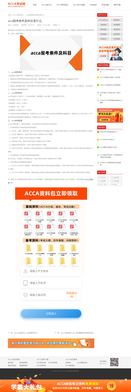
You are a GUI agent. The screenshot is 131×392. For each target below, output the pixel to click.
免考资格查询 (23, 362)
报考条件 (117, 20)
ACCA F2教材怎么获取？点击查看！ (110, 77)
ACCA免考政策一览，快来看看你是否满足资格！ (77, 333)
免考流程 (103, 29)
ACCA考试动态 (62, 5)
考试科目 (103, 39)
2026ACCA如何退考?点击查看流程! (110, 85)
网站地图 (76, 371)
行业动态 (93, 5)
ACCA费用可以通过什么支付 (108, 147)
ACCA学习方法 (102, 177)
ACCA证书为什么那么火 (107, 139)
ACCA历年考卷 (52, 362)
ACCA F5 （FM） (102, 184)
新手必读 (10, 362)
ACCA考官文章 (41, 365)
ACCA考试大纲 (41, 362)
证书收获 (117, 39)
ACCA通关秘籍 (115, 181)
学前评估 (68, 362)
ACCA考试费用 (102, 181)
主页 (9, 15)
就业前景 (117, 34)
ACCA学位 (114, 184)
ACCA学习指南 (79, 5)
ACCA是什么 (46, 5)
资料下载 (117, 5)
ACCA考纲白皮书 (82, 362)
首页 (35, 5)
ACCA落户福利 (115, 177)
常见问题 (105, 5)
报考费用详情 (23, 365)
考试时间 (117, 29)
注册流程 (103, 25)
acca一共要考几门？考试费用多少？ (26, 333)
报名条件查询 (12, 365)
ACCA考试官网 (68, 371)
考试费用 (117, 25)
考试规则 (103, 34)
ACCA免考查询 (70, 365)
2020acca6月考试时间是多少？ (109, 132)
